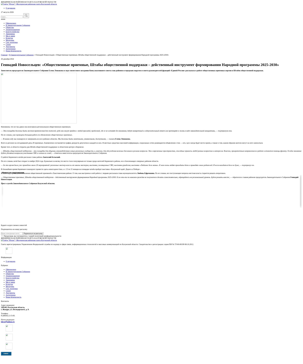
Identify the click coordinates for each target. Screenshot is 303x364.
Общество (10, 27)
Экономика (10, 34)
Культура (9, 38)
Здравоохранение (13, 30)
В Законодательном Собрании (18, 25)
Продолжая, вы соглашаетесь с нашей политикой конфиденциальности (32, 236)
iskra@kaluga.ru (8, 322)
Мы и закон (10, 36)
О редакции (10, 8)
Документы (10, 47)
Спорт (8, 44)
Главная (4, 55)
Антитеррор (11, 49)
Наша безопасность (13, 51)
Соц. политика (12, 42)
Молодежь (10, 40)
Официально (11, 23)
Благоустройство (12, 32)
